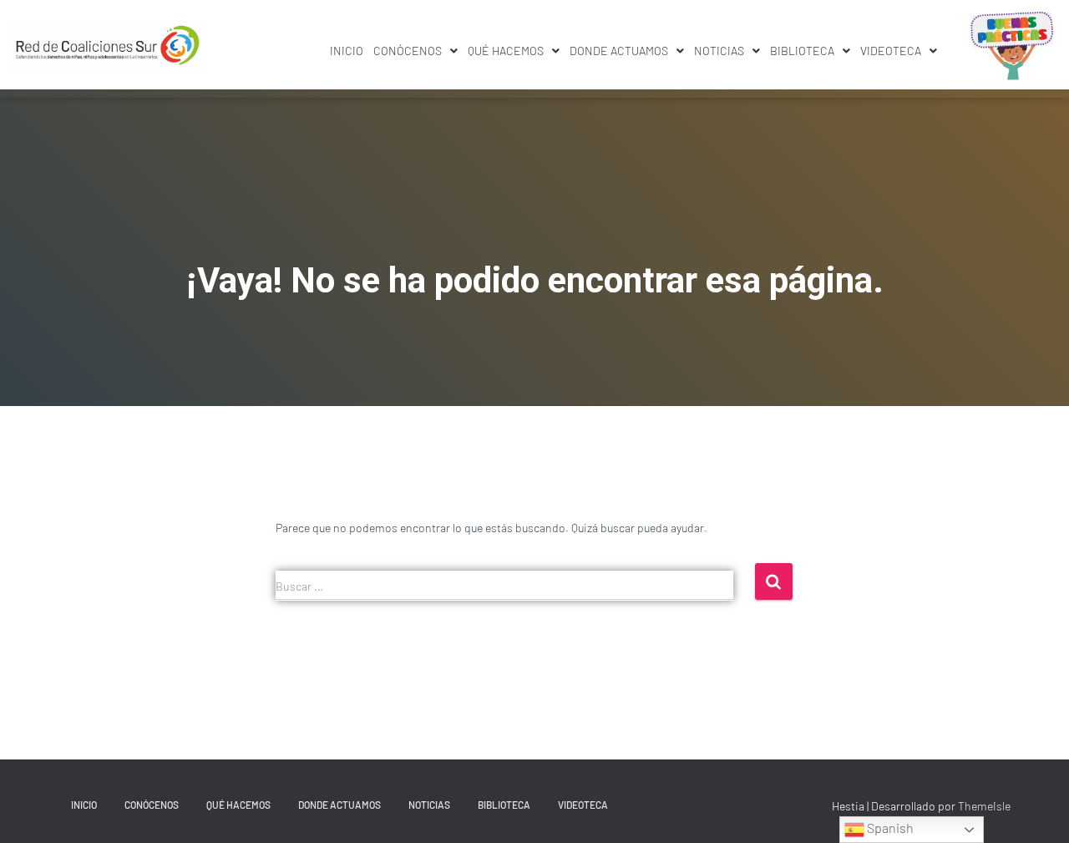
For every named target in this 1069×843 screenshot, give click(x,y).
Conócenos (407, 50)
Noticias (719, 50)
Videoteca (890, 50)
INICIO (346, 50)
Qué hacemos (506, 50)
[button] (415, 51)
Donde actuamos (619, 50)
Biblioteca (802, 50)
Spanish (889, 827)
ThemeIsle (984, 806)
